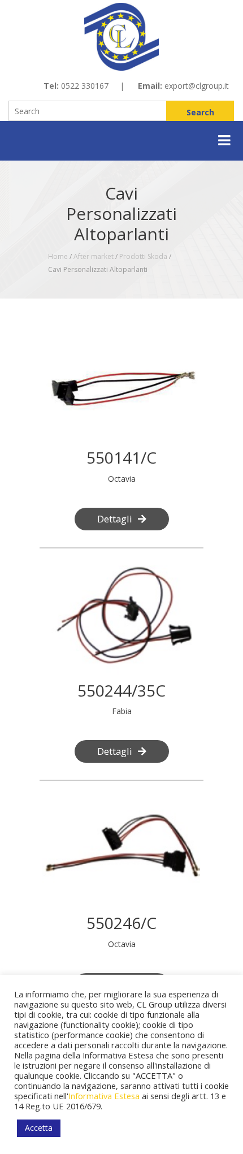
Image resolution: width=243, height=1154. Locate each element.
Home (58, 256)
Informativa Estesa (104, 1095)
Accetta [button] (39, 1127)
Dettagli (114, 518)
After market (93, 256)
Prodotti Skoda (143, 256)
